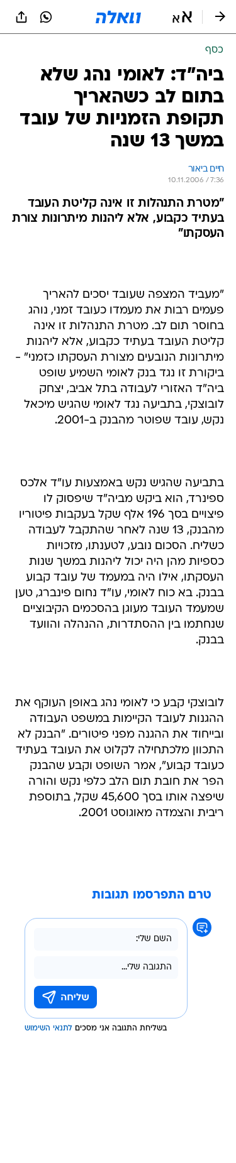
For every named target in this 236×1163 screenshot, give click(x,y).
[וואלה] (118, 17)
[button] (182, 17)
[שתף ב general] (21, 17)
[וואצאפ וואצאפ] (46, 17)
